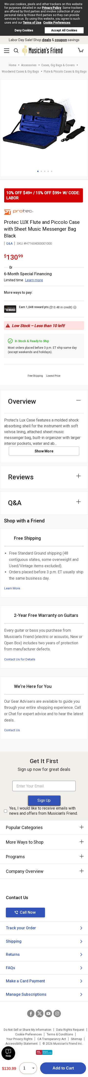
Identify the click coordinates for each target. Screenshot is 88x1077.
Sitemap (76, 1039)
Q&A (9, 243)
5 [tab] (51, 171)
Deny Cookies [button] (24, 30)
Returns (13, 954)
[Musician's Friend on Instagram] (57, 1013)
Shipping (14, 941)
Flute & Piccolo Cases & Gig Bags (65, 71)
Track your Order (21, 928)
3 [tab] (44, 171)
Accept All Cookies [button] (64, 30)
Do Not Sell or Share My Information (27, 1029)
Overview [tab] (22, 401)
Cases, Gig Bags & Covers (58, 65)
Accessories (28, 65)
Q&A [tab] (15, 503)
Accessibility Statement (21, 1043)
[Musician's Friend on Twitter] (39, 1013)
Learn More (12, 588)
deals (46, 40)
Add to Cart (63, 1068)
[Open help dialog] (8, 1053)
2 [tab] (41, 171)
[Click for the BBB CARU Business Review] (44, 1052)
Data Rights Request (70, 1029)
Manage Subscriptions (26, 994)
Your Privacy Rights (19, 1039)
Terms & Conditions (60, 1034)
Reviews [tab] (21, 477)
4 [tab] (48, 171)
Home (12, 65)
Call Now (28, 912)
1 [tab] (37, 171)
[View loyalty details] (75, 308)
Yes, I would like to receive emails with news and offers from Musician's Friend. (43, 811)
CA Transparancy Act (51, 1039)
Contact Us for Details (19, 659)
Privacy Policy (51, 7)
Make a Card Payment (25, 981)
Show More (44, 451)
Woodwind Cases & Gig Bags (20, 71)
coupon (61, 40)
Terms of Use (32, 22)
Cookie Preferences (56, 22)
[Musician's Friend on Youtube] (48, 1013)
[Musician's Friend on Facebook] (30, 1013)
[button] (81, 50)
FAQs (10, 968)
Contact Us (12, 730)
